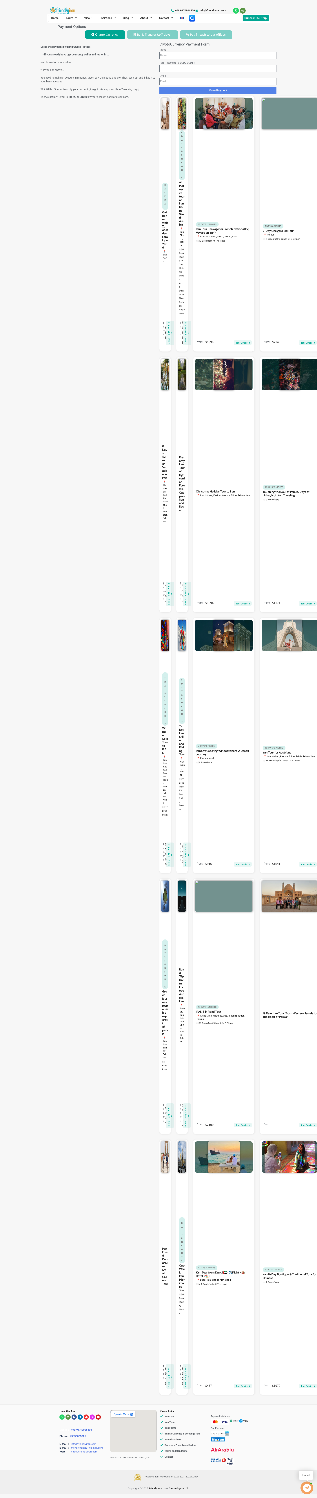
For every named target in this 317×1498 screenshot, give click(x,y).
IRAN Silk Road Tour (208, 1012)
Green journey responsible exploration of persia (165, 1013)
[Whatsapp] (236, 11)
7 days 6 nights (273, 226)
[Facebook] (74, 1417)
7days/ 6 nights (165, 964)
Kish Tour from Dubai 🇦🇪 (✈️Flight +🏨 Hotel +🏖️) (220, 1274)
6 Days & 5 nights (182, 155)
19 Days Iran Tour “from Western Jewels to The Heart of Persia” (290, 1015)
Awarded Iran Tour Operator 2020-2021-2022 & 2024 (171, 1476)
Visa (87, 17)
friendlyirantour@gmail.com (87, 1447)
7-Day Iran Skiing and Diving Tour (182, 740)
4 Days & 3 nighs (206, 1267)
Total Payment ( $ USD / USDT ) (177, 62)
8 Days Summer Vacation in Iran (164, 462)
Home (55, 17)
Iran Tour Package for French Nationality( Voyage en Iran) (222, 230)
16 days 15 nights (207, 1007)
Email (162, 75)
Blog (126, 17)
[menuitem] (182, 18)
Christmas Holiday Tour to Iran (215, 491)
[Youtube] (98, 1417)
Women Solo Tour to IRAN (165, 740)
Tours (69, 17)
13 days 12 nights (207, 224)
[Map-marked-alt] (86, 1417)
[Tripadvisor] (243, 11)
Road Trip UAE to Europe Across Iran (181, 985)
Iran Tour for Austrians (277, 752)
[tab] (105, 34)
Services (106, 17)
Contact (164, 17)
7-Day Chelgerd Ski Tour (278, 231)
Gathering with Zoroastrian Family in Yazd (165, 229)
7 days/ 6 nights (206, 746)
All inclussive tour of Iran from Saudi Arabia (182, 203)
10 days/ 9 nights (274, 487)
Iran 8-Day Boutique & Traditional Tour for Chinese (289, 1276)
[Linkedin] (80, 1417)
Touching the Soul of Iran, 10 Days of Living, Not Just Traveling (286, 493)
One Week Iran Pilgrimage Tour (182, 1278)
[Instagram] (92, 1417)
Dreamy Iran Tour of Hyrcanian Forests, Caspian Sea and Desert (182, 483)
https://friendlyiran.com (84, 1451)
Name (162, 49)
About (144, 17)
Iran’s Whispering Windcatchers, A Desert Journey (222, 752)
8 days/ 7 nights (273, 1269)
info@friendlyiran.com (83, 1443)
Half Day (165, 196)
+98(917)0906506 (81, 1429)
